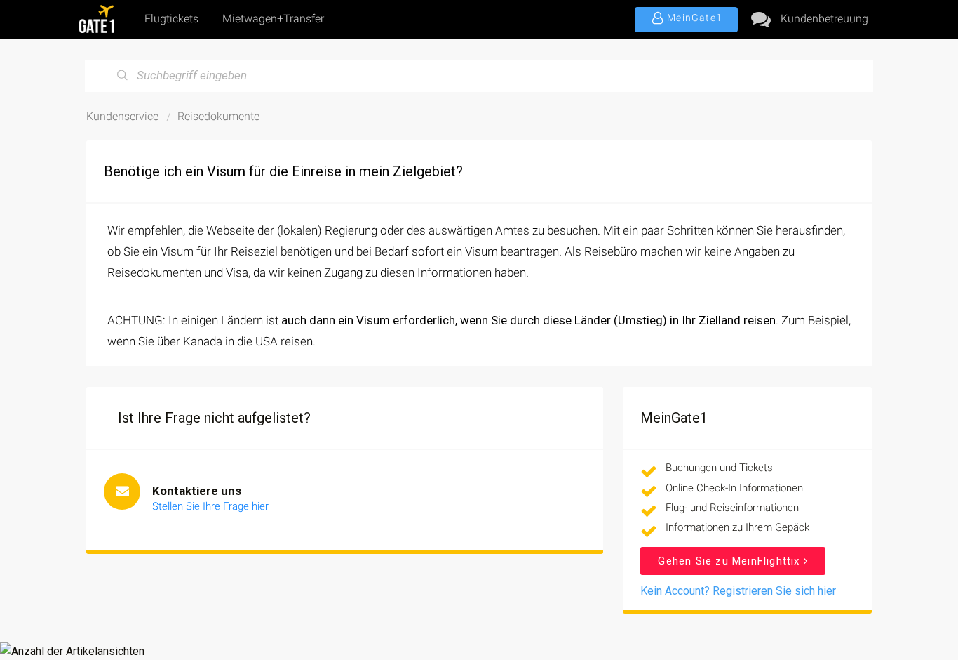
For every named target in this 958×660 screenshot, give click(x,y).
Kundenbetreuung (824, 18)
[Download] (453, 143)
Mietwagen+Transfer (273, 18)
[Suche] (122, 76)
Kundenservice (122, 116)
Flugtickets (171, 18)
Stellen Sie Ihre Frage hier (210, 506)
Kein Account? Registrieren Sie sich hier (738, 591)
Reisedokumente (218, 116)
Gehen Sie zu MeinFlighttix (730, 561)
